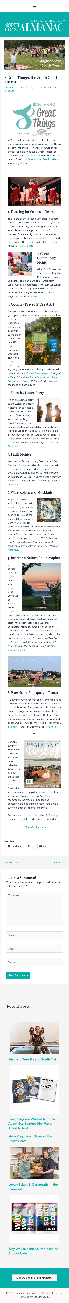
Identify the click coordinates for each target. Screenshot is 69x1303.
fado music (48, 238)
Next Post (60, 862)
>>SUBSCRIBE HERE (34, 826)
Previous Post (11, 862)
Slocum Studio (42, 1296)
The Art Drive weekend (38, 373)
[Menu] (34, 6)
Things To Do (34, 87)
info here (51, 726)
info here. (13, 726)
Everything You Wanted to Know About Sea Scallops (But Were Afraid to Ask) (31, 1123)
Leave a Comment (14, 87)
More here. (28, 245)
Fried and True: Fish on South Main (32, 1059)
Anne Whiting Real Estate (42, 159)
